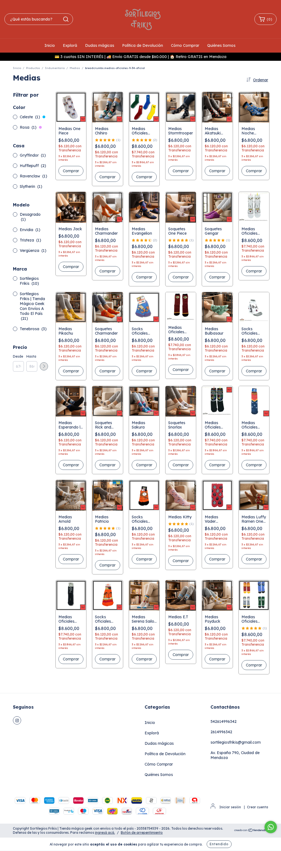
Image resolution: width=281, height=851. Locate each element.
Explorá (70, 45)
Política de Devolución (142, 45)
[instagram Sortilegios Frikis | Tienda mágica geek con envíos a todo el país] (17, 720)
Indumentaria (55, 68)
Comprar (144, 176)
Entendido (219, 844)
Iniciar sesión (230, 807)
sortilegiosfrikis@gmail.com (235, 742)
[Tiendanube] (251, 831)
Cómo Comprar (185, 45)
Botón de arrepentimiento (142, 832)
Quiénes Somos (221, 45)
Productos (33, 68)
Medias (75, 68)
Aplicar (44, 366)
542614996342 (223, 721)
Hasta (31, 356)
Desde (18, 356)
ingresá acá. (105, 832)
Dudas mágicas (99, 45)
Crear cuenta (257, 807)
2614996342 (221, 731)
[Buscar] (65, 19)
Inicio (49, 45)
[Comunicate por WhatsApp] (271, 827)
